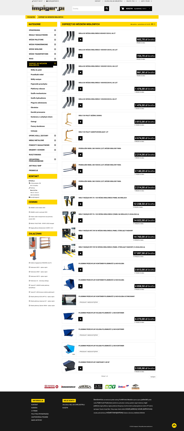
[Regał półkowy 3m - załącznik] (45, 238)
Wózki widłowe (35, 49)
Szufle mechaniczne (38, 93)
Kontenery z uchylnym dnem (41, 117)
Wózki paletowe (36, 40)
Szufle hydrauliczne (38, 98)
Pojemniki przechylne (39, 84)
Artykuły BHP (35, 166)
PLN (130, 1)
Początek (31, 17)
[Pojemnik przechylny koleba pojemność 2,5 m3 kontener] (69, 343)
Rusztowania (35, 155)
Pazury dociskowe (38, 126)
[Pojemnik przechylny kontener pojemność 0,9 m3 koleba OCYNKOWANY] (69, 294)
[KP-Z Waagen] (98, 385)
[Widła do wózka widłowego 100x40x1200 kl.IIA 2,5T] (69, 47)
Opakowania (34, 30)
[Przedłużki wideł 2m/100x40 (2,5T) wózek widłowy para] (69, 162)
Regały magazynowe (38, 35)
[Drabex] (123, 385)
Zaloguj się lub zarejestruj (113, 1)
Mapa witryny (36, 420)
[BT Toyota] (51, 385)
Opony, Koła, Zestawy (38, 136)
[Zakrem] (84, 385)
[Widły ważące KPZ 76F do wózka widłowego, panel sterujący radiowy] (69, 228)
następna (152, 377)
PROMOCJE (33, 170)
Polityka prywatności (40, 414)
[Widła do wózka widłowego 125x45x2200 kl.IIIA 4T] (69, 96)
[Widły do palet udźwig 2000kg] (69, 113)
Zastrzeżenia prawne (39, 417)
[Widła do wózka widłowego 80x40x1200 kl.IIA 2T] (69, 31)
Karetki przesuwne (38, 112)
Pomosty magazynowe (39, 145)
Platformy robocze (38, 89)
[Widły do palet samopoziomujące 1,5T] (69, 129)
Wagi (31, 59)
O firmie (34, 411)
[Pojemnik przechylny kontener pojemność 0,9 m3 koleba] (69, 277)
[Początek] (48, 8)
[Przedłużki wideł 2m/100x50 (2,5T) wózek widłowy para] (69, 146)
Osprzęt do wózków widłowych (38, 64)
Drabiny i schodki (37, 150)
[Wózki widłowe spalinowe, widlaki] (135, 385)
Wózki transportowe (38, 54)
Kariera (34, 408)
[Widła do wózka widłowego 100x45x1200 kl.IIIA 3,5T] (69, 64)
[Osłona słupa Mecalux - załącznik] (33, 238)
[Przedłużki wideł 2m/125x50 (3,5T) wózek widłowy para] (69, 179)
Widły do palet (36, 70)
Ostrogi (33, 122)
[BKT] (110, 385)
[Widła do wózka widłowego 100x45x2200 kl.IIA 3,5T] (69, 80)
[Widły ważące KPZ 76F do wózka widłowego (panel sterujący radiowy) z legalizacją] (69, 244)
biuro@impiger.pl (53, 1)
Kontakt (97, 1)
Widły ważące (36, 79)
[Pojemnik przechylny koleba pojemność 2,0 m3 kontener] (69, 327)
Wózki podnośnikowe (38, 44)
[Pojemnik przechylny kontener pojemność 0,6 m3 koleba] (69, 261)
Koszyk (65, 408)
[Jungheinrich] (68, 385)
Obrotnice (34, 107)
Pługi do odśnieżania (39, 103)
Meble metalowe (36, 140)
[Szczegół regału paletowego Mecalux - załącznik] (33, 250)
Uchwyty (34, 131)
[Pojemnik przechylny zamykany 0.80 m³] (69, 360)
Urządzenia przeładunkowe (36, 160)
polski (145, 1)
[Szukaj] (106, 8)
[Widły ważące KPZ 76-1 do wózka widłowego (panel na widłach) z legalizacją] (69, 212)
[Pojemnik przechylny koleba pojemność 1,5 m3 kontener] (69, 310)
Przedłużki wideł (37, 75)
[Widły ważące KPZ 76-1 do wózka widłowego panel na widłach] (69, 195)
